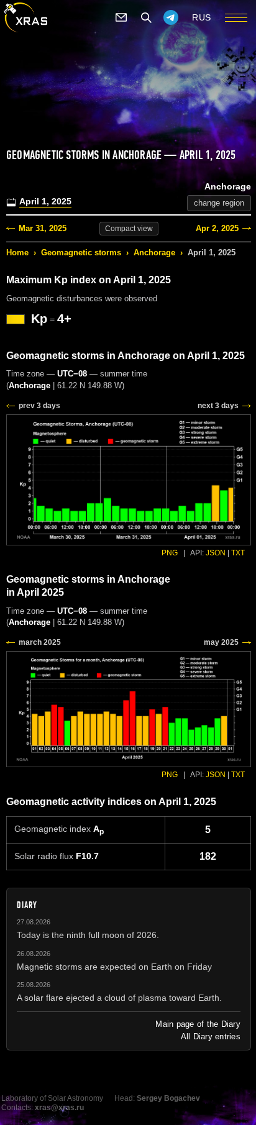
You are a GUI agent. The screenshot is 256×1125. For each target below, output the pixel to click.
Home (17, 252)
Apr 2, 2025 (217, 228)
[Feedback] (121, 17)
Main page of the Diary (197, 1024)
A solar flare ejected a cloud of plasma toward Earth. (119, 998)
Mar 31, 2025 (42, 228)
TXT (238, 553)
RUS (201, 17)
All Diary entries (210, 1036)
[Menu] (236, 17)
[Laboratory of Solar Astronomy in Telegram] (171, 17)
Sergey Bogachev (168, 1098)
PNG (170, 553)
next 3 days (218, 405)
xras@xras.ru (59, 1107)
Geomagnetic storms (81, 252)
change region (219, 202)
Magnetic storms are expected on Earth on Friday (114, 967)
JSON (216, 553)
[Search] (146, 17)
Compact (129, 228)
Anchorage (154, 252)
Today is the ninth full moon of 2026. (88, 935)
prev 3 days (39, 405)
